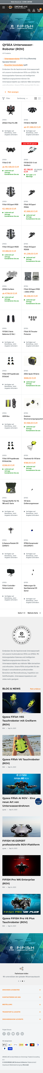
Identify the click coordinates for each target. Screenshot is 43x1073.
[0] (38, 10)
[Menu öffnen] (3, 7)
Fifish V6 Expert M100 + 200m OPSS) (32, 290)
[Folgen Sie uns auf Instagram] (8, 1033)
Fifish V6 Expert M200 (10, 247)
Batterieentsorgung (16, 1065)
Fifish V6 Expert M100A (30, 205)
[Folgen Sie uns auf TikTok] (17, 1033)
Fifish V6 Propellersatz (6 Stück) (10, 375)
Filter (8, 98)
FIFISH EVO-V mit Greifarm (30, 164)
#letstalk (26, 1065)
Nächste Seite (33, 613)
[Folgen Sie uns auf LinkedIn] (22, 1033)
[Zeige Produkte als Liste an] (39, 98)
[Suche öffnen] (29, 10)
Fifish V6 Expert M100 (10, 204)
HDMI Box (5, 416)
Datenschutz (32, 1062)
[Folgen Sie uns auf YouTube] (13, 1033)
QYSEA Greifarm (8, 289)
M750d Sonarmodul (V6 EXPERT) (31, 544)
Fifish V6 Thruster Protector (30, 332)
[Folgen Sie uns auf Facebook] (4, 1033)
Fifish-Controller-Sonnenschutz (9, 587)
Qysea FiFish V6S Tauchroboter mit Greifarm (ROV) (19, 720)
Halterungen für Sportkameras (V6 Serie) (30, 588)
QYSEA (4, 120)
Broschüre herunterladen (13, 65)
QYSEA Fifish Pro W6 (9, 123)
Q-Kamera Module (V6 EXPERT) (10, 544)
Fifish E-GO (6, 163)
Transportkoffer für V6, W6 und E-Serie (10, 502)
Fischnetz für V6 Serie (32, 459)
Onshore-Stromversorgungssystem (32, 417)
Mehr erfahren (35, 689)
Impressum (5, 1065)
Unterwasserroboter (12, 59)
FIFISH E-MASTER (30, 123)
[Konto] (34, 10)
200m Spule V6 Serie (31, 374)
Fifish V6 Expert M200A (30, 248)
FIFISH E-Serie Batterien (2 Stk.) (8, 332)
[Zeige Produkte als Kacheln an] (36, 98)
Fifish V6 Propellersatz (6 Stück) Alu (10, 460)
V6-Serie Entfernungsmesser (31, 502)
